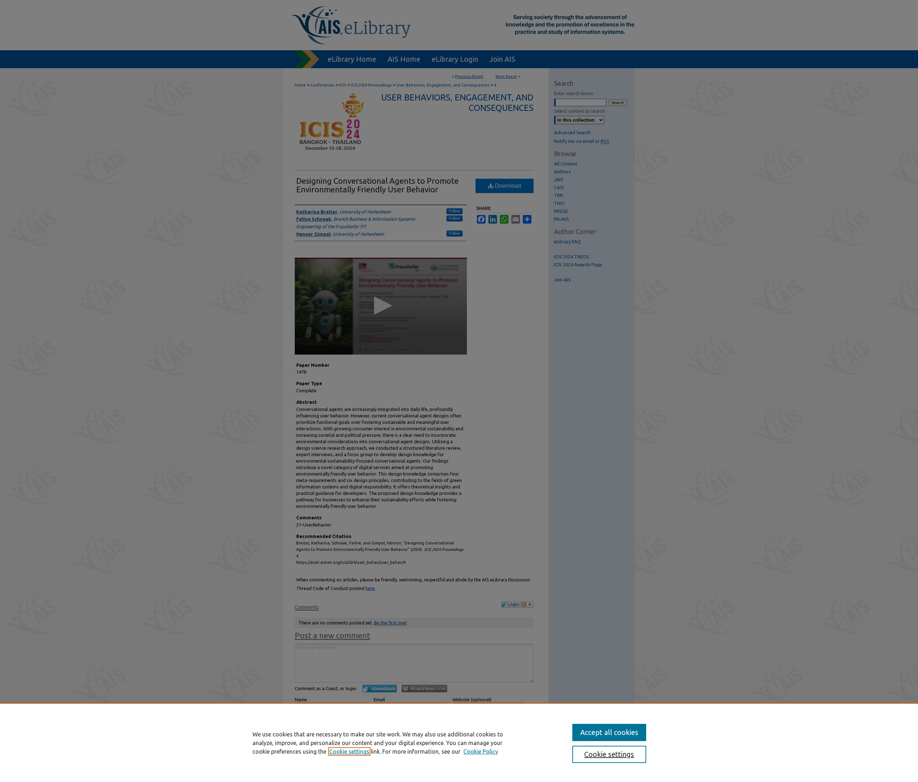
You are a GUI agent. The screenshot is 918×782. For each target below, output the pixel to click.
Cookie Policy (480, 751)
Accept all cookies (609, 732)
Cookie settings (349, 751)
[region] (459, 742)
